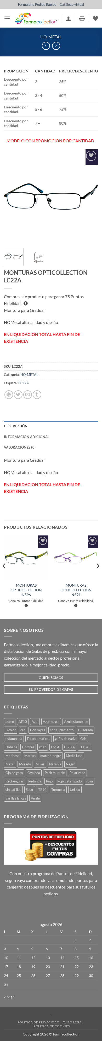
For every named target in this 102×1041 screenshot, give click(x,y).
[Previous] (12, 196)
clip (22, 730)
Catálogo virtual (72, 4)
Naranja (55, 764)
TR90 (42, 789)
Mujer (40, 764)
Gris (83, 739)
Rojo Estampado (69, 781)
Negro (70, 764)
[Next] (89, 196)
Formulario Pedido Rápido (37, 4)
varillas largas (15, 798)
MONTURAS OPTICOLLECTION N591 (76, 590)
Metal (9, 764)
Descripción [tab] (15, 426)
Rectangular (14, 781)
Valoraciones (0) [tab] (20, 447)
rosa (89, 781)
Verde (35, 798)
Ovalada (33, 773)
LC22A (23, 383)
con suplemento (61, 730)
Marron (30, 756)
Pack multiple (55, 773)
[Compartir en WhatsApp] (8, 394)
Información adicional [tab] (26, 437)
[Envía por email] (27, 394)
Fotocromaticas (38, 739)
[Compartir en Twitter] (18, 394)
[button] (7, 18)
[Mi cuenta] (68, 18)
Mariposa (12, 756)
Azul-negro (51, 721)
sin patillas (13, 789)
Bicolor (10, 730)
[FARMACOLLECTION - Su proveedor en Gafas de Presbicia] (36, 18)
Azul (35, 721)
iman (42, 747)
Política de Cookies (51, 1026)
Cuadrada (85, 730)
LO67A (69, 747)
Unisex (75, 789)
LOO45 (85, 747)
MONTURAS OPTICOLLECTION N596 (26, 590)
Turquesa (58, 789)
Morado (25, 764)
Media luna (74, 756)
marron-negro (50, 756)
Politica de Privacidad (38, 1022)
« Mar (9, 996)
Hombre (28, 747)
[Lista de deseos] (95, 18)
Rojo (49, 781)
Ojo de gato (14, 773)
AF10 (23, 721)
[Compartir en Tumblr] (37, 394)
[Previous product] (56, 46)
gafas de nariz (65, 739)
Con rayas (37, 730)
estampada (13, 739)
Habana (11, 747)
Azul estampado (76, 721)
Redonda (34, 781)
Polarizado (77, 773)
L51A (55, 747)
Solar (29, 789)
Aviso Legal (73, 1022)
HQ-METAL (51, 36)
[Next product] (46, 46)
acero (9, 721)
